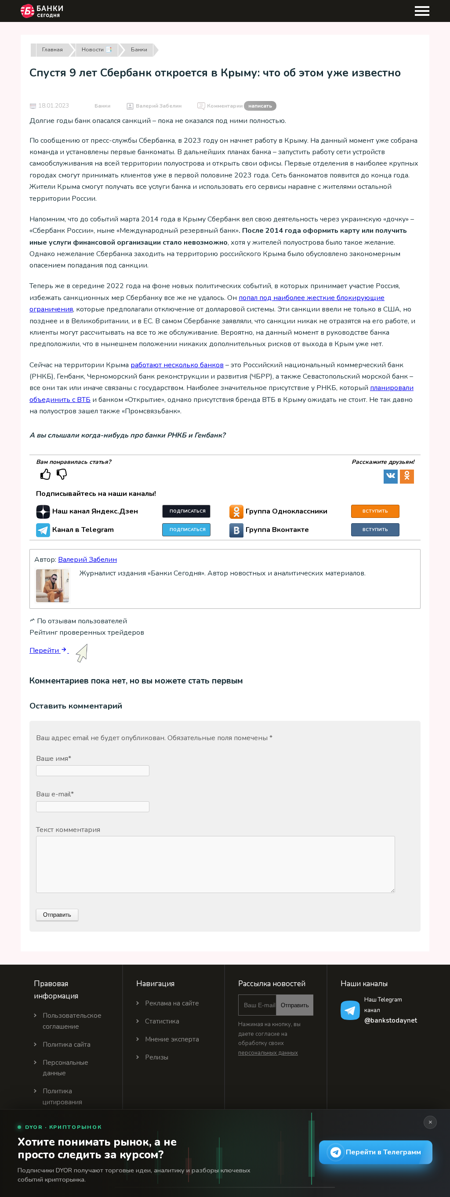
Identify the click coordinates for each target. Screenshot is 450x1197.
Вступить (375, 511)
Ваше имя (53, 758)
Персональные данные (65, 1068)
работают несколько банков (177, 365)
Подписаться (188, 511)
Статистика (162, 1021)
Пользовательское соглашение (72, 1021)
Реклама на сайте (172, 1003)
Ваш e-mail (55, 794)
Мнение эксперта (172, 1039)
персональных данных (268, 1053)
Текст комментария (68, 830)
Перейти (45, 650)
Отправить (295, 1005)
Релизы (156, 1057)
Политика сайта (67, 1044)
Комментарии (239, 105)
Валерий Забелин (158, 105)
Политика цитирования (62, 1097)
